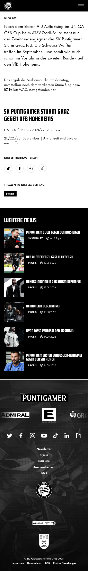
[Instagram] (32, 435)
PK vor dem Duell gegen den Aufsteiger (53, 232)
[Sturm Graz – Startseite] (8, 6)
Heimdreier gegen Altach (43, 306)
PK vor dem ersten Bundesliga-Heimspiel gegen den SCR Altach (54, 357)
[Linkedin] (67, 435)
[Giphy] (78, 435)
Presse (44, 454)
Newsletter (44, 448)
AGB (44, 472)
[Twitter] (9, 435)
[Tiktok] (55, 435)
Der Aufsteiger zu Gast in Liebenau (49, 256)
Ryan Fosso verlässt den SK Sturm (49, 330)
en (48, 510)
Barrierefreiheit (44, 466)
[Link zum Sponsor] (44, 523)
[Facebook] (21, 435)
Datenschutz (34, 563)
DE (40, 510)
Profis (10, 193)
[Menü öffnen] (81, 6)
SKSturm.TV (35, 238)
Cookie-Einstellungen (65, 563)
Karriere (44, 460)
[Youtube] (44, 435)
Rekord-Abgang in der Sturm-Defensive (53, 281)
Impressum (18, 563)
